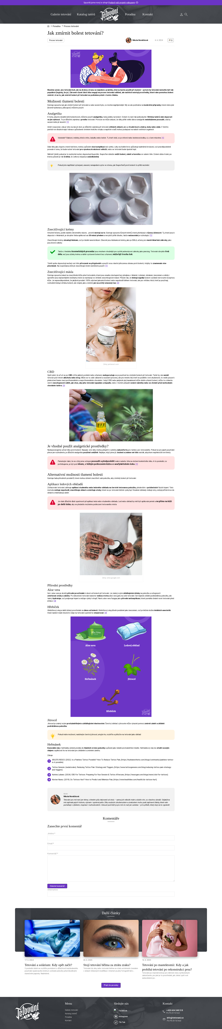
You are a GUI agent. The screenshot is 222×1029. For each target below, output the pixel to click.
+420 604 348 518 (174, 1010)
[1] (68, 122)
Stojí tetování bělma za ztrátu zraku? (106, 965)
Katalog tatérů (86, 14)
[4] (55, 601)
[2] (118, 283)
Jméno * (51, 833)
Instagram (123, 1016)
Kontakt (147, 14)
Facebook (123, 1011)
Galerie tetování (61, 14)
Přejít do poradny (111, 985)
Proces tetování (55, 40)
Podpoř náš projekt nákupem (121, 2)
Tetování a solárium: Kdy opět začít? (48, 965)
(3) (64, 385)
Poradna (130, 14)
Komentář (52, 853)
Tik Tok (122, 1022)
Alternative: (52, 889)
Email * (50, 843)
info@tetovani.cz (175, 1018)
